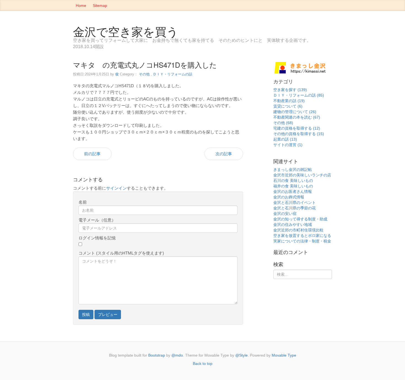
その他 (144, 74)
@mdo (177, 355)
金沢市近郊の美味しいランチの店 (302, 175)
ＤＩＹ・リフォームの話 (172, 74)
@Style (241, 355)
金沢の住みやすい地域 (292, 224)
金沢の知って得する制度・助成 (300, 219)
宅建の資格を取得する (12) (296, 128)
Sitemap (100, 5)
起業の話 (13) (285, 139)
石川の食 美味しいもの (293, 180)
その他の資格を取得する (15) (298, 134)
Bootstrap (156, 355)
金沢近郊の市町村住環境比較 (298, 230)
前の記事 (92, 153)
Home (81, 5)
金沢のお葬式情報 (288, 197)
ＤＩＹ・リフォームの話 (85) (298, 95)
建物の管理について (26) (294, 112)
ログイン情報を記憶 (97, 238)
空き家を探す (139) (290, 90)
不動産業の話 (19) (289, 101)
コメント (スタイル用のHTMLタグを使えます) (121, 253)
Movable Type (284, 355)
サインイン (116, 188)
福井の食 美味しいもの (293, 186)
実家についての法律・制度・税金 (302, 241)
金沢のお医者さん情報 (292, 191)
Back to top (202, 363)
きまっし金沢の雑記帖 (292, 169)
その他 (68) (283, 123)
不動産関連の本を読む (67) (296, 117)
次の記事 (223, 153)
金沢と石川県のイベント (294, 202)
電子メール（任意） (97, 220)
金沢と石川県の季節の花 (294, 208)
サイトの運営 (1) (288, 145)
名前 (83, 202)
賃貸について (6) (288, 106)
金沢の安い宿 (284, 213)
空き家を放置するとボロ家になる (302, 235)
